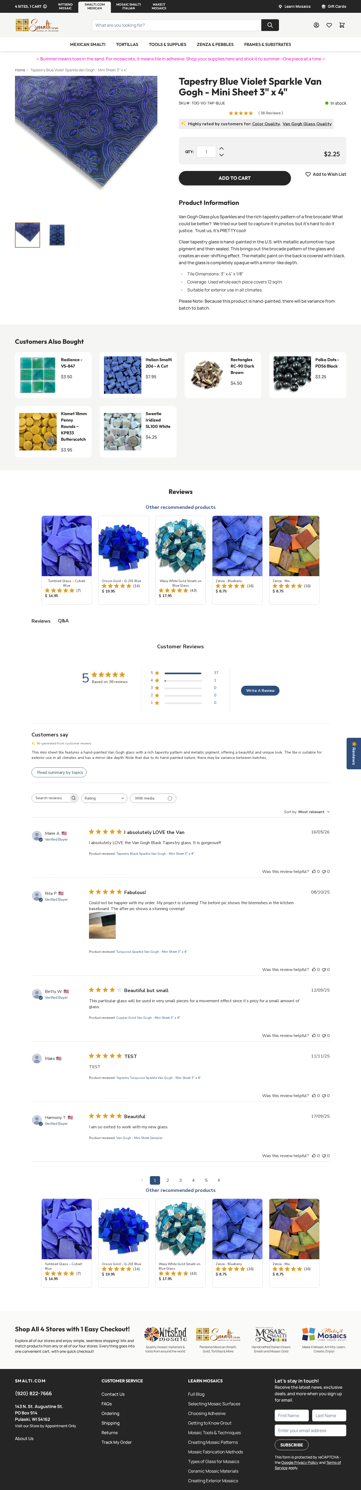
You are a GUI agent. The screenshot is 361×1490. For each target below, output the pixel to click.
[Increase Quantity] (221, 148)
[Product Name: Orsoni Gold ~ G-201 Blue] (123, 560)
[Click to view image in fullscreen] (86, 147)
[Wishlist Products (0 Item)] (329, 25)
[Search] (270, 25)
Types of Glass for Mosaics (213, 1461)
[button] (65, 6)
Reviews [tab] (41, 621)
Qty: (189, 151)
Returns (110, 1433)
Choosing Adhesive (207, 1413)
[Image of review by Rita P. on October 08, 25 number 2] (131, 925)
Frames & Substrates (267, 44)
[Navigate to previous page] (142, 1180)
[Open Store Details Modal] (45, 6)
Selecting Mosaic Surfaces (214, 1404)
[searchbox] (50, 798)
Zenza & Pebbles (215, 44)
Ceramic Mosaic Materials (213, 1471)
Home (20, 69)
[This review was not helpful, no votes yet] (324, 872)
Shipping (111, 1423)
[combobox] (104, 798)
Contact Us (113, 1394)
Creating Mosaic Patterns (213, 1442)
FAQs (107, 1404)
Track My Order (117, 1442)
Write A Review (260, 690)
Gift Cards (337, 6)
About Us (24, 1438)
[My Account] (316, 25)
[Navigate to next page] (219, 1180)
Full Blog (196, 1394)
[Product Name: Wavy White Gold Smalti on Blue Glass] (180, 560)
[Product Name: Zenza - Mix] (294, 560)
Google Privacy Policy (299, 1462)
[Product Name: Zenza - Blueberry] (237, 560)
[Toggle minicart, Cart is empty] (342, 25)
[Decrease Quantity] (221, 155)
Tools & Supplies (167, 44)
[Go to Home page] (37, 25)
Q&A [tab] (63, 621)
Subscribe (291, 1445)
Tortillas (127, 44)
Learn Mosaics (298, 6)
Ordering (110, 1413)
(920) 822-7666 (33, 1393)
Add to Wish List (329, 174)
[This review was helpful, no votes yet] (314, 872)
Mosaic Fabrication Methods (215, 1452)
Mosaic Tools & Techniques (214, 1433)
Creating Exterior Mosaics (213, 1481)
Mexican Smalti (87, 44)
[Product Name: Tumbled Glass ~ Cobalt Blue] (66, 560)
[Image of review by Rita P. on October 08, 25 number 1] (102, 925)
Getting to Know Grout (209, 1423)
